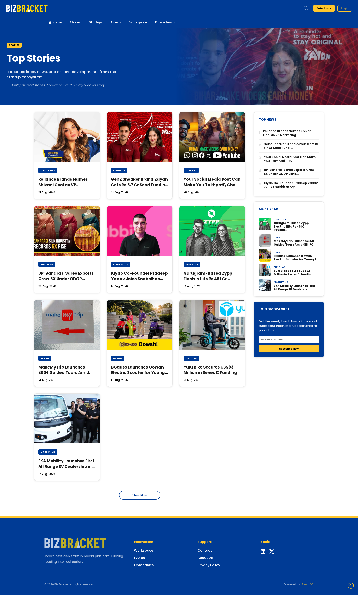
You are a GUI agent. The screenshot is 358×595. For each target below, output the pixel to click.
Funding (119, 170)
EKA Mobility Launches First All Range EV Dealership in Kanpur (66, 466)
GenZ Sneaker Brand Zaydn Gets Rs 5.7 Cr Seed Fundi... (291, 146)
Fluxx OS (308, 584)
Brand (44, 358)
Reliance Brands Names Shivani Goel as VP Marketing (63, 184)
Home (57, 22)
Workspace (138, 22)
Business (46, 264)
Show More (139, 495)
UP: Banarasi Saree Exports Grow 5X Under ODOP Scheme (66, 278)
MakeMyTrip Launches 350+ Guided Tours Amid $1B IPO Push (63, 372)
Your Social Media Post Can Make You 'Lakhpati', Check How (212, 184)
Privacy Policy (208, 565)
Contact (204, 550)
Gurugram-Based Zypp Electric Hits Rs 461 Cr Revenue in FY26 (208, 278)
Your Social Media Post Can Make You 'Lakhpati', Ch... (290, 159)
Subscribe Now (289, 348)
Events (116, 22)
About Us (205, 557)
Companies (144, 565)
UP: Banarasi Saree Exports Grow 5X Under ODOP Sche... (289, 172)
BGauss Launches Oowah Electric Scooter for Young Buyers (138, 372)
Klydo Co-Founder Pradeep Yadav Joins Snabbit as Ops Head (139, 278)
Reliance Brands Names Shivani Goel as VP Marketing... (287, 133)
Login (344, 8)
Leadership (47, 170)
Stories (75, 22)
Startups (96, 22)
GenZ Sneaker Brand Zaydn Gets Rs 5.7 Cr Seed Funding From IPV (139, 184)
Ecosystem (163, 22)
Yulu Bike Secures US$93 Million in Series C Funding (210, 370)
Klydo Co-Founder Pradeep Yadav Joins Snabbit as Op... (291, 185)
